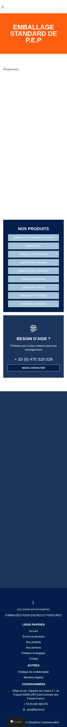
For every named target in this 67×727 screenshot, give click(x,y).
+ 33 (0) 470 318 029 (33, 359)
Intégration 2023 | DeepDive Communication (33, 722)
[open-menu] (60, 6)
